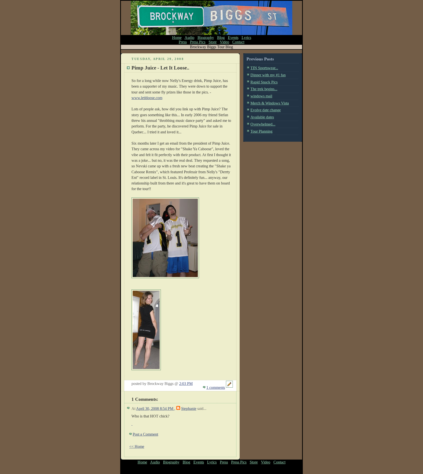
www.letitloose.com (146, 98)
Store (213, 42)
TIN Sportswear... (264, 68)
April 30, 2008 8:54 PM (155, 408)
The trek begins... (263, 89)
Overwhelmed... (262, 124)
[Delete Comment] (131, 424)
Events (233, 37)
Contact (238, 42)
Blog (221, 37)
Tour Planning (261, 131)
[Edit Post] (229, 387)
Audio (189, 37)
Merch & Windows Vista (269, 103)
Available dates (262, 117)
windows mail (261, 96)
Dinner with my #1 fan (268, 75)
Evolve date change (265, 110)
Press (183, 42)
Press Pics (197, 42)
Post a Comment (145, 434)
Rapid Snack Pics (264, 82)
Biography (206, 37)
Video (224, 42)
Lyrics (246, 37)
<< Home (136, 446)
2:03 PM (186, 384)
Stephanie (188, 408)
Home (177, 37)
